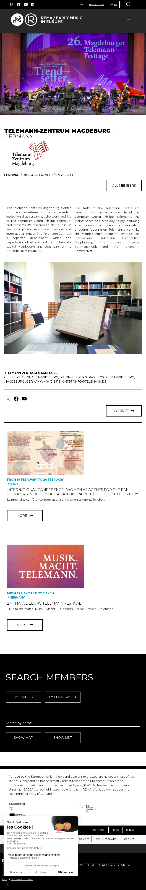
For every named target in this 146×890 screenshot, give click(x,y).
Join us (130, 830)
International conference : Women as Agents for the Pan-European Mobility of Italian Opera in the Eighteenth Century (72, 492)
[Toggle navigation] (128, 4)
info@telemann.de (90, 381)
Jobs (116, 830)
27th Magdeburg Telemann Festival (44, 603)
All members (124, 186)
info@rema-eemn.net (17, 879)
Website (121, 411)
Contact (98, 830)
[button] (126, 21)
